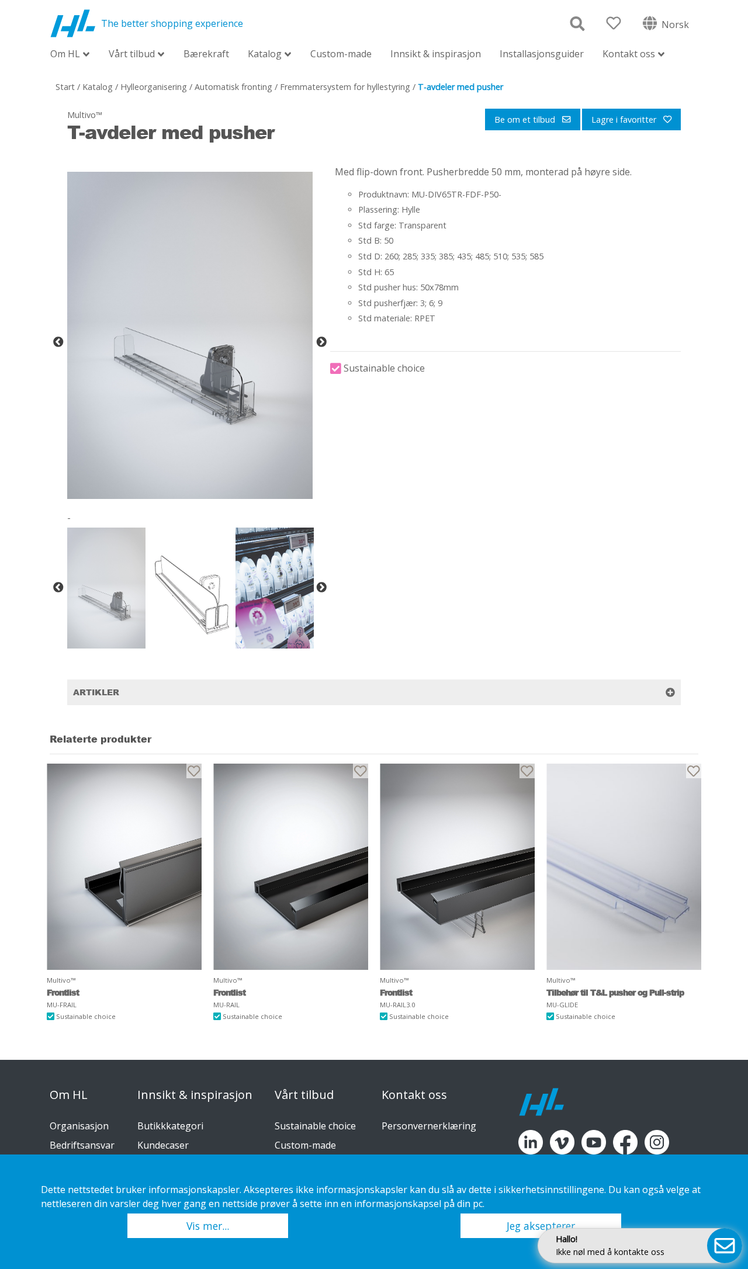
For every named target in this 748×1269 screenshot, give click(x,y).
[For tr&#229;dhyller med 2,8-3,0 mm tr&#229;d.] (457, 867)
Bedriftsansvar (82, 1145)
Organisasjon (79, 1125)
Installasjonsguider (542, 53)
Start (65, 86)
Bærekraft (206, 53)
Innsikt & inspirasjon (435, 53)
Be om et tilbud (525, 119)
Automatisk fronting (233, 86)
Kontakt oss (628, 54)
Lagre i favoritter (625, 119)
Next (321, 342)
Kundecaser (163, 1145)
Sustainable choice (315, 1125)
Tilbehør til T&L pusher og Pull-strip (615, 992)
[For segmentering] (124, 867)
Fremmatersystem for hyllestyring (345, 86)
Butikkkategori (170, 1125)
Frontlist (63, 992)
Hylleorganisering (153, 86)
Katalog (265, 54)
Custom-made (341, 53)
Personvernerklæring (429, 1125)
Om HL (65, 54)
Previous (58, 342)
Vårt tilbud (132, 54)
